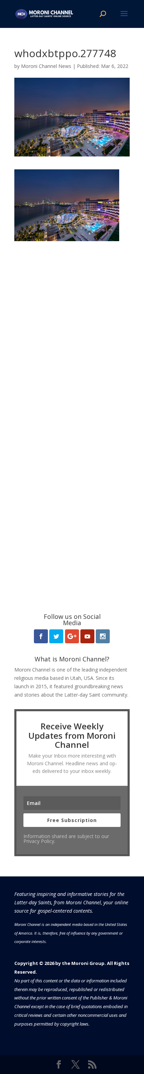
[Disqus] (72, 328)
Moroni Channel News (46, 66)
